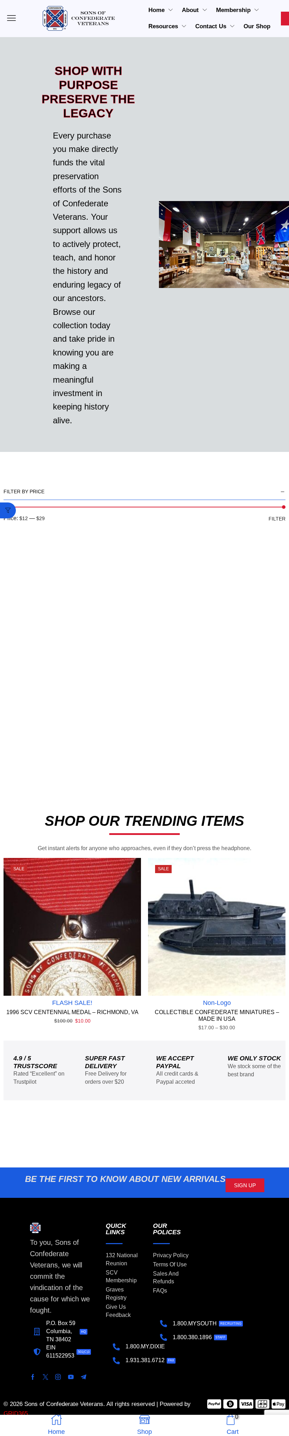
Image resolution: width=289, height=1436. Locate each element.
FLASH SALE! (72, 1002)
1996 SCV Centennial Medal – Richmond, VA (72, 1012)
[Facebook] (33, 1377)
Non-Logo (217, 1002)
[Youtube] (71, 1377)
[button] (8, 510)
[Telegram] (83, 1377)
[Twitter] (45, 1377)
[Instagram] (58, 1377)
